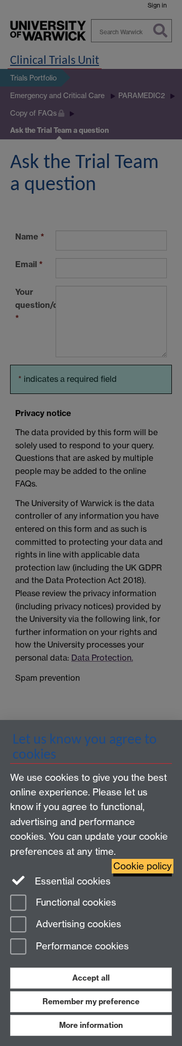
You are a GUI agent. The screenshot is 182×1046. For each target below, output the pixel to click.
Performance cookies (81, 946)
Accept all (91, 978)
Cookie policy (142, 866)
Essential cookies (71, 881)
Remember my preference (91, 1001)
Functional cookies (74, 902)
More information (91, 1025)
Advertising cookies (77, 924)
